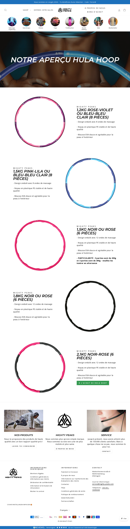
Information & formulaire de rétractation (41, 487)
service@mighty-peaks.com (103, 484)
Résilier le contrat (37, 491)
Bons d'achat (95, 12)
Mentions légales (37, 473)
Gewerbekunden (67, 498)
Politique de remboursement (72, 494)
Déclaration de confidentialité (41, 482)
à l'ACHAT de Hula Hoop (93, 383)
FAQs (63, 488)
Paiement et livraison (69, 472)
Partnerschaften (67, 501)
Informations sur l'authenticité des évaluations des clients (74, 480)
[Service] (106, 421)
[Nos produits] (23, 421)
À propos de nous (95, 8)
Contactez (65, 484)
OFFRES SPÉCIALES (43, 10)
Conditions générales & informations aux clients (39, 478)
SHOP (26, 10)
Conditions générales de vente (73, 491)
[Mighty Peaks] (64, 421)
